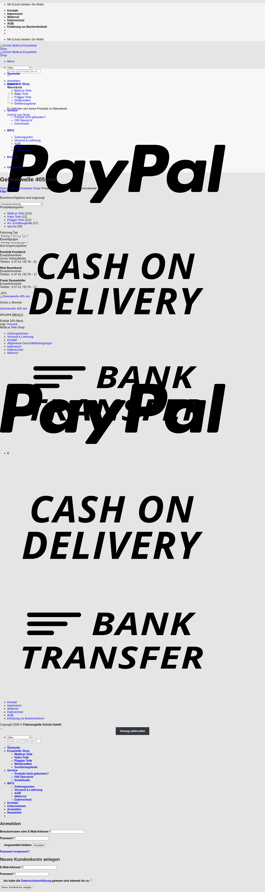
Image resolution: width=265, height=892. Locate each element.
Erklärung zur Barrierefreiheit (27, 26)
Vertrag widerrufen (132, 731)
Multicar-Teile (23, 90)
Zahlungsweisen (17, 333)
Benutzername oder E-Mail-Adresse (25, 831)
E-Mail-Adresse (11, 867)
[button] (10, 61)
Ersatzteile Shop (18, 83)
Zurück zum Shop (18, 114)
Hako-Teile (21, 93)
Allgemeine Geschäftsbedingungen (29, 343)
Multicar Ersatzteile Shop (24, 188)
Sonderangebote (25, 103)
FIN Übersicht (23, 120)
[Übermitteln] (8, 745)
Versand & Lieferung (27, 140)
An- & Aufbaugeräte (19, 223)
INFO (10, 130)
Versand (12, 324)
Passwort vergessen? (15, 851)
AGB (10, 23)
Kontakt (12, 10)
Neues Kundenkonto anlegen (16, 887)
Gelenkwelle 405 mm (13, 308)
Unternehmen (16, 167)
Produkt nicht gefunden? (30, 117)
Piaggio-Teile (22, 97)
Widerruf (13, 17)
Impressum (15, 13)
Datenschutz (16, 20)
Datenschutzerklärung (36, 880)
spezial (11, 226)
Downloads (21, 123)
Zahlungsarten (23, 137)
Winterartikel (22, 100)
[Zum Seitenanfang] (1, 728)
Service (12, 110)
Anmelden (39, 845)
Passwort (7, 838)
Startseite (13, 73)
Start (3, 188)
